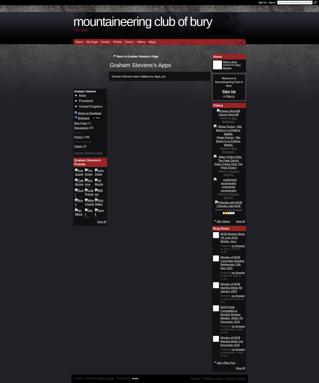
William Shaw (230, 62)
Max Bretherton (229, 119)
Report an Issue (213, 378)
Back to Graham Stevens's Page (137, 56)
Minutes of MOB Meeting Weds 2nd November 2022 (231, 341)
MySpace (84, 118)
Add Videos (223, 221)
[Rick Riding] (99, 203)
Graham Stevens (231, 172)
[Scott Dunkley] (79, 193)
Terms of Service (236, 378)
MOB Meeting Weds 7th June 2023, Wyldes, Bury (232, 237)
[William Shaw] (99, 193)
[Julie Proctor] (89, 193)
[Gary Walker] (89, 213)
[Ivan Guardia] (79, 173)
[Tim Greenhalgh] (89, 173)
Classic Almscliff (229, 114)
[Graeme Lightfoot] (89, 183)
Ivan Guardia (234, 209)
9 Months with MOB (229, 206)
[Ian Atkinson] (79, 213)
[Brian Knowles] (79, 203)
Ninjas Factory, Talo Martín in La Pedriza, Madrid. (228, 141)
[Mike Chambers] (89, 203)
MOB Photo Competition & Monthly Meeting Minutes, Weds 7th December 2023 (231, 314)
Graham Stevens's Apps (88, 153)
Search (315, 2)
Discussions (81, 128)
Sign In (271, 2)
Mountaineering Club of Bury (142, 21)
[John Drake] (99, 173)
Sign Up (262, 2)
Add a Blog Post (226, 363)
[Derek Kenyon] (99, 213)
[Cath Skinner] (79, 183)
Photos (78, 137)
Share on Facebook (89, 113)
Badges (195, 378)
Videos (78, 146)
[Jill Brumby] (99, 183)
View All (101, 221)
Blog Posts (80, 123)
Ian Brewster (238, 246)
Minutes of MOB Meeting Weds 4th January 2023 (231, 287)
